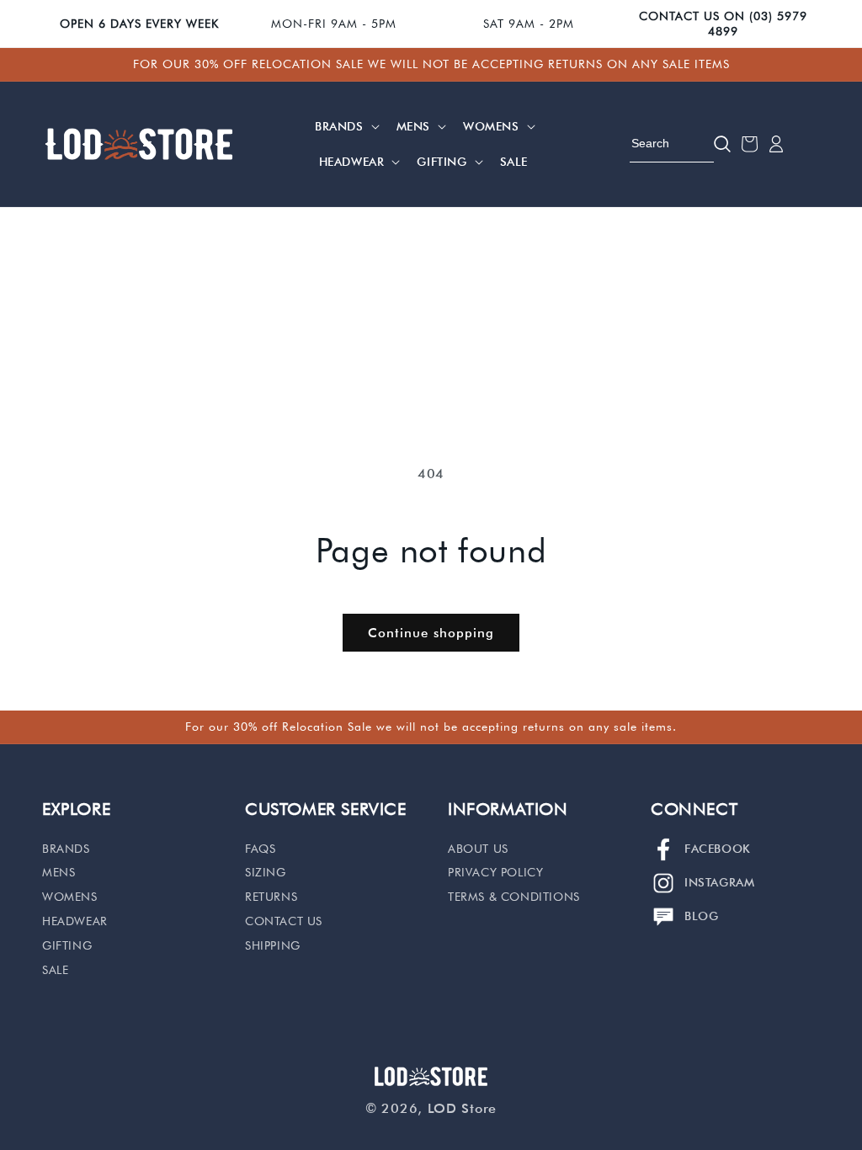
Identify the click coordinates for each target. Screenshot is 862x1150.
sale (55, 970)
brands (66, 848)
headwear (75, 921)
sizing (265, 872)
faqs (260, 848)
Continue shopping (431, 633)
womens (70, 896)
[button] (345, 126)
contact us (283, 921)
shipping (273, 945)
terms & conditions (514, 896)
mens (58, 872)
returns (271, 896)
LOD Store (462, 1108)
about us (478, 848)
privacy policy (495, 872)
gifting (67, 945)
